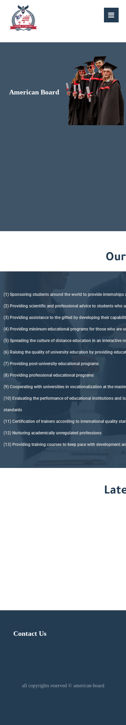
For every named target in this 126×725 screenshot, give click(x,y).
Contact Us (30, 633)
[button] (111, 15)
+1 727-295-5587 (53, 550)
